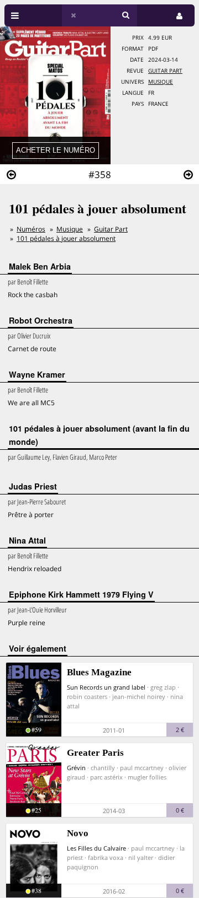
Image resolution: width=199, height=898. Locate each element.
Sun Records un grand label (106, 687)
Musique (160, 81)
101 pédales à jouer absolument (66, 238)
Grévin (76, 767)
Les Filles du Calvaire (96, 848)
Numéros (31, 229)
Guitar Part (165, 70)
